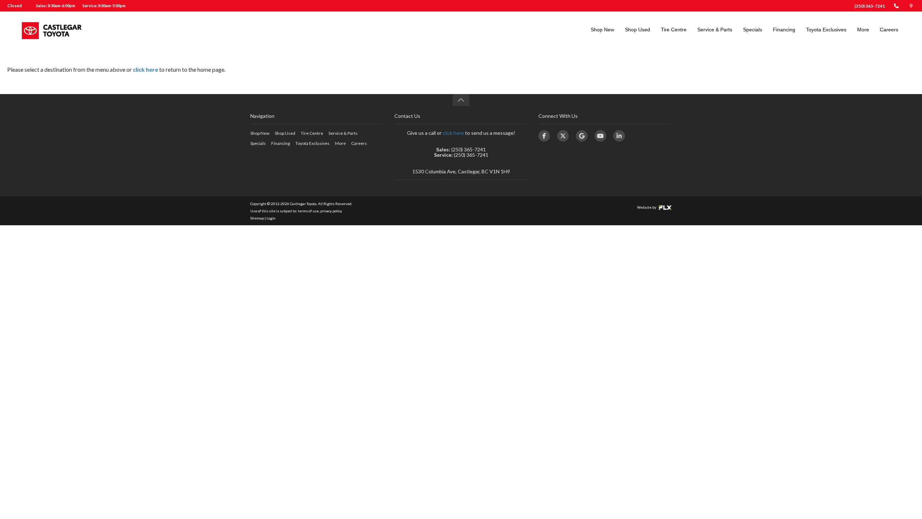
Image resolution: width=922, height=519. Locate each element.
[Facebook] (544, 136)
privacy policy (330, 211)
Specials (752, 29)
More (863, 29)
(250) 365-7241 (869, 6)
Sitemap (257, 218)
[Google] (581, 136)
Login (271, 218)
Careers (889, 29)
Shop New (602, 29)
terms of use (308, 211)
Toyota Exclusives (826, 29)
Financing (784, 29)
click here (145, 69)
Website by (647, 207)
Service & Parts (714, 29)
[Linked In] (619, 136)
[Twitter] (563, 136)
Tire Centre (673, 29)
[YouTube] (600, 136)
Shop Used (637, 29)
